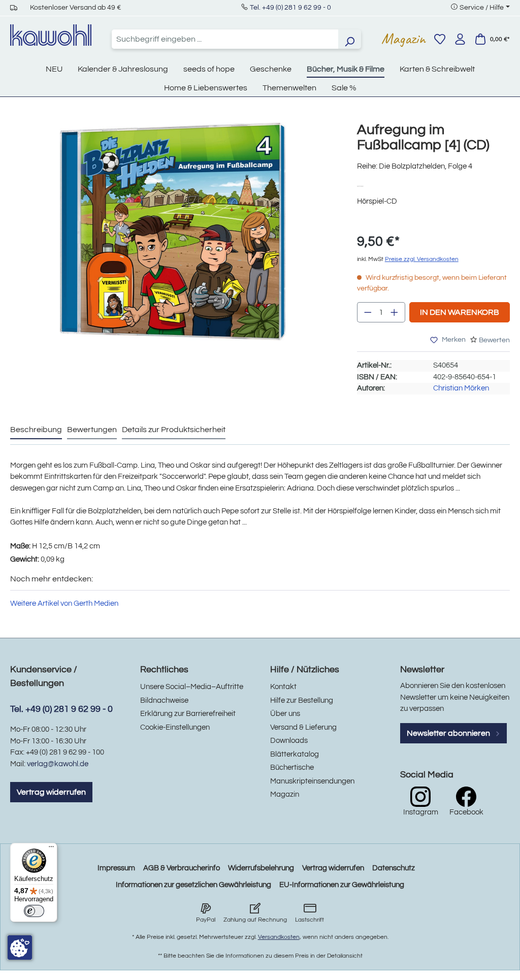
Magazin (403, 38)
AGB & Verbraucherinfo (181, 868)
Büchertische (292, 767)
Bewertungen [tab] (92, 430)
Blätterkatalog (294, 754)
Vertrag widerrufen (51, 792)
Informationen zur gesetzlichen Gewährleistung (193, 885)
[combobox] (225, 39)
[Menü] (51, 849)
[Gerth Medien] (363, 185)
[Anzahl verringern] (367, 312)
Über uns (285, 713)
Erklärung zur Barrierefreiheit (188, 713)
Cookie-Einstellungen (175, 727)
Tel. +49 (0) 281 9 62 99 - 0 (290, 7)
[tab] (36, 430)
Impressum (116, 868)
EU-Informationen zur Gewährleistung (341, 885)
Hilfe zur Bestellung (301, 700)
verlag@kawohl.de (57, 764)
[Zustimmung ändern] (20, 947)
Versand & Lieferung (303, 727)
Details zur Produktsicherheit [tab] (173, 430)
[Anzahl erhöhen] (394, 312)
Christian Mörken (461, 388)
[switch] (34, 911)
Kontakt (283, 687)
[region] (173, 241)
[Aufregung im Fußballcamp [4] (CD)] (173, 231)
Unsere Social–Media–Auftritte (191, 687)
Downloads (289, 740)
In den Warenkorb (459, 312)
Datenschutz (393, 868)
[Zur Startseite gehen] (50, 35)
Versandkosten (279, 937)
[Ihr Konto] (460, 39)
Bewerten (494, 340)
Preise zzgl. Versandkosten (422, 259)
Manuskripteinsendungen (312, 781)
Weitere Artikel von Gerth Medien (64, 603)
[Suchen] (349, 39)
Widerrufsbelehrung (261, 868)
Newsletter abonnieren (449, 733)
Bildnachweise (164, 700)
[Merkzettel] (440, 39)
